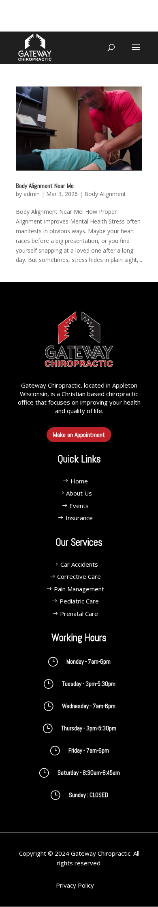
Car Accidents (79, 564)
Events (79, 506)
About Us (79, 493)
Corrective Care (79, 576)
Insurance (79, 518)
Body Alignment (105, 194)
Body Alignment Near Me (45, 185)
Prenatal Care (79, 614)
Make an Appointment (79, 434)
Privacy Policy (75, 885)
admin (31, 194)
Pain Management (79, 589)
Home (79, 481)
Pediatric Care (79, 601)
